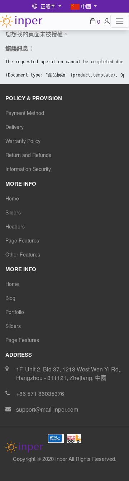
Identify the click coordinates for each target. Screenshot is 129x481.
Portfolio (14, 311)
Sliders (13, 212)
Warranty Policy (22, 140)
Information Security (28, 168)
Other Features (22, 254)
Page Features (22, 240)
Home (12, 198)
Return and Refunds (28, 154)
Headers (15, 226)
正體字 (48, 6)
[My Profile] (107, 21)
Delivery (14, 126)
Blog (10, 297)
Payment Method (24, 112)
